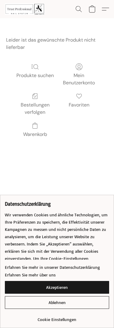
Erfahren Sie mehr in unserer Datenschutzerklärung (52, 267)
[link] (57, 317)
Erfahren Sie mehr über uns (30, 274)
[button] (26, 9)
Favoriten (79, 105)
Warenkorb (35, 134)
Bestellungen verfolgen (35, 108)
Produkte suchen (35, 75)
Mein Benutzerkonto (79, 79)
